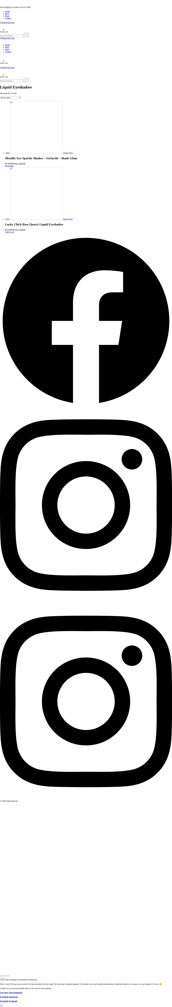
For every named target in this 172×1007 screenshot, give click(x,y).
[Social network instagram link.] (86, 602)
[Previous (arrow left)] (1, 978)
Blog (7, 14)
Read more (9, 166)
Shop (7, 16)
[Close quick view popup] (1, 5)
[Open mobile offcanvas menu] (1, 65)
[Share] (4, 975)
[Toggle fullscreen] (6, 975)
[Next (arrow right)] (4, 978)
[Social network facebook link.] (86, 406)
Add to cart (9, 232)
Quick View (68, 153)
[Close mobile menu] (1, 41)
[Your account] (7, 26)
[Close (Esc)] (1, 975)
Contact (8, 18)
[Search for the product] (26, 35)
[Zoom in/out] (9, 975)
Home (7, 11)
